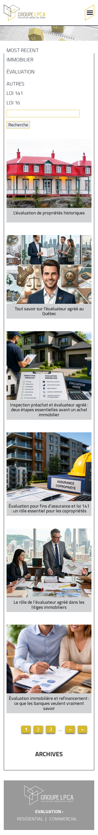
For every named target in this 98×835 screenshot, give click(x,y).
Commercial (63, 818)
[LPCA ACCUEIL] (24, 13)
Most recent (23, 51)
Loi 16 (13, 103)
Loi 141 (15, 94)
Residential (30, 818)
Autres (15, 85)
